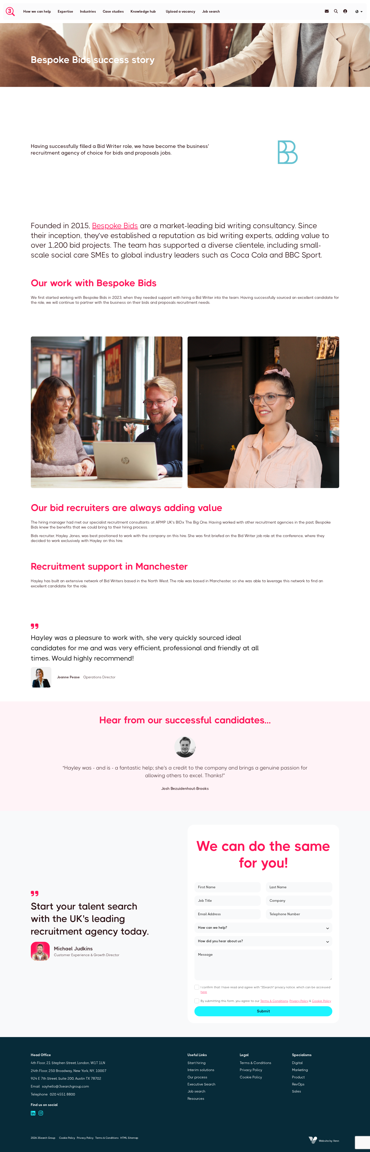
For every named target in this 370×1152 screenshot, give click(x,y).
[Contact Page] (327, 11)
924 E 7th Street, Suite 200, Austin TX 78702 (66, 1078)
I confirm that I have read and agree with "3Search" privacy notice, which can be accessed (265, 989)
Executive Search (201, 1084)
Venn (336, 1140)
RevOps (298, 1084)
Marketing (300, 1070)
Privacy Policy (298, 1001)
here (204, 992)
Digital (297, 1063)
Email (35, 1086)
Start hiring (197, 1063)
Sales (296, 1091)
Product (298, 1077)
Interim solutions (201, 1070)
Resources (196, 1099)
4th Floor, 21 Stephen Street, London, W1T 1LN (68, 1063)
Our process (197, 1077)
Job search (211, 11)
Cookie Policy (321, 1001)
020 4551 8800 (62, 1094)
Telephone (39, 1094)
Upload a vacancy (180, 11)
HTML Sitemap (129, 1137)
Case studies (113, 11)
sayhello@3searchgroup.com (65, 1086)
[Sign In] (345, 11)
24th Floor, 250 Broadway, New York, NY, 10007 (68, 1071)
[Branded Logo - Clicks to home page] (10, 11)
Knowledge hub (143, 11)
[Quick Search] (336, 11)
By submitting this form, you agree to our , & (266, 1001)
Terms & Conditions (274, 1001)
